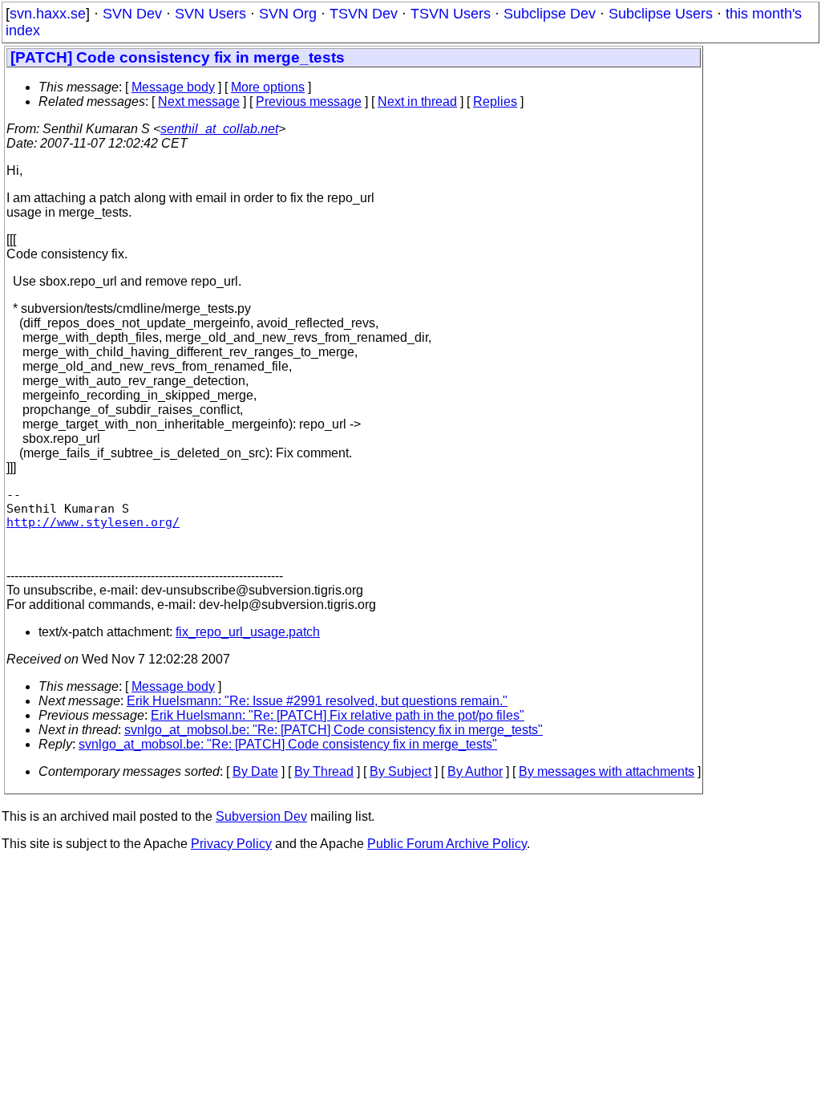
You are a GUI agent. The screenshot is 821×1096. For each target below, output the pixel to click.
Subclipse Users (661, 14)
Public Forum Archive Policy (447, 843)
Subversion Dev (261, 816)
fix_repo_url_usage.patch (248, 632)
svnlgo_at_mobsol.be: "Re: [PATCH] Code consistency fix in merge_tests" (333, 730)
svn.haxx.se (48, 14)
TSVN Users (450, 14)
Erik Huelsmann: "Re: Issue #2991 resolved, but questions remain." (317, 701)
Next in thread (417, 101)
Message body (173, 87)
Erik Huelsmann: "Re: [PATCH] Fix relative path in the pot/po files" (337, 715)
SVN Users (210, 14)
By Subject (400, 771)
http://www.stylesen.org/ (93, 522)
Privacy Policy (231, 843)
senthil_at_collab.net (219, 129)
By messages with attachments (606, 771)
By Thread (324, 771)
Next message (199, 101)
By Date (255, 771)
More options (268, 87)
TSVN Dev (364, 14)
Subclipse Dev (550, 14)
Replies (495, 101)
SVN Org (288, 14)
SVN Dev (132, 14)
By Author (475, 771)
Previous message (309, 101)
